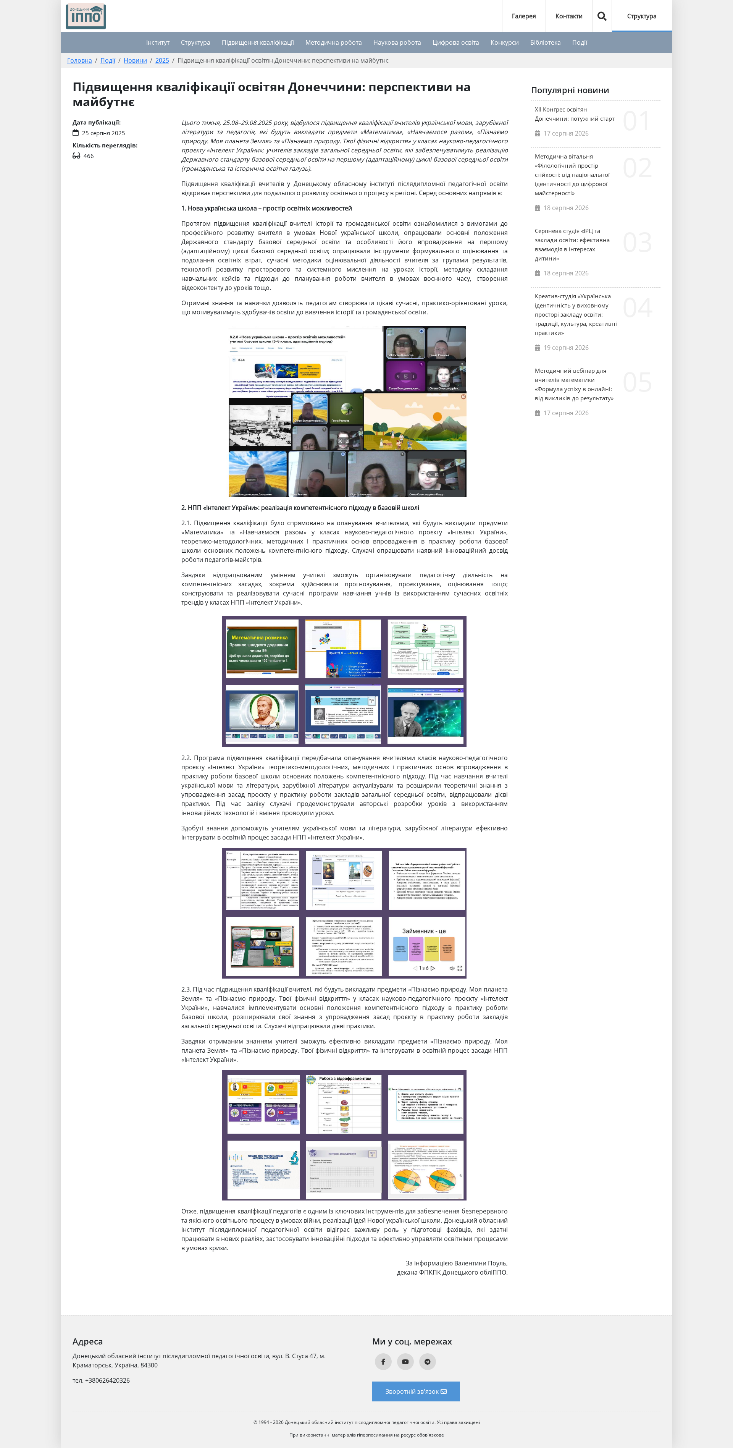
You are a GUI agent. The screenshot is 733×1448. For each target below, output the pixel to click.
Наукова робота (397, 42)
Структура (642, 16)
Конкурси (505, 42)
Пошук (602, 16)
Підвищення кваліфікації (258, 42)
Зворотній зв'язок (412, 1391)
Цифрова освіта (456, 42)
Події (579, 42)
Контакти (569, 16)
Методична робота (333, 42)
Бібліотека (545, 42)
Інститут (158, 42)
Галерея (524, 16)
